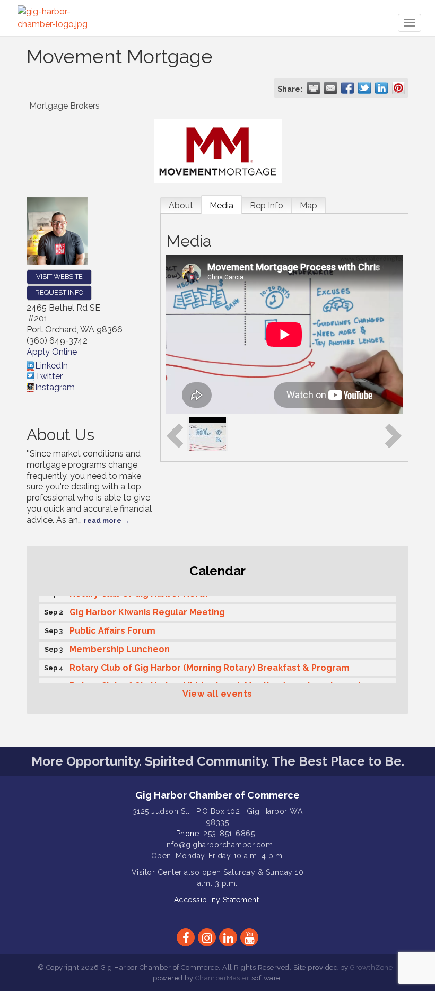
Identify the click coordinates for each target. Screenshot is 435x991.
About (181, 205)
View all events (217, 694)
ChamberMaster (222, 978)
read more (102, 520)
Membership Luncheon (119, 646)
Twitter (49, 376)
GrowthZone (371, 967)
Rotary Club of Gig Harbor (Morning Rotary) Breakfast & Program (209, 665)
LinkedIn (51, 366)
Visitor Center (157, 872)
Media (221, 205)
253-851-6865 (229, 833)
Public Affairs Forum (112, 627)
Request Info (59, 292)
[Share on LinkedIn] (381, 88)
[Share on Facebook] (347, 88)
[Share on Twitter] (364, 88)
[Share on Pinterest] (398, 88)
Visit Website (59, 276)
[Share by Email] (330, 88)
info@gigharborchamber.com (219, 844)
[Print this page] (313, 88)
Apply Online (52, 352)
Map (308, 205)
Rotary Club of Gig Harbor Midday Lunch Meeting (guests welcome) (215, 683)
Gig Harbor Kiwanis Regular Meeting (147, 609)
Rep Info (266, 205)
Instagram (55, 387)
